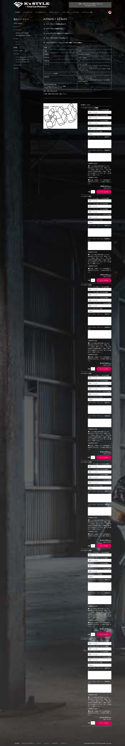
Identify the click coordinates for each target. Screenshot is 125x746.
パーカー (18, 44)
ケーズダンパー (40, 12)
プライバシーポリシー (28, 743)
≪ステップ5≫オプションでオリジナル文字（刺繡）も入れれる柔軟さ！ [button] (64, 42)
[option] (60, 116)
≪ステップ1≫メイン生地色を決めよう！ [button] (56, 24)
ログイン (63, 743)
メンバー (46, 743)
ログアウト (55, 743)
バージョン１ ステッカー (23, 57)
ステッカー (66, 12)
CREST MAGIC (18, 23)
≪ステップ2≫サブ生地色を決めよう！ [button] (56, 28)
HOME (17, 12)
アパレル (76, 12)
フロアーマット (54, 12)
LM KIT (16, 68)
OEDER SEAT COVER (22, 33)
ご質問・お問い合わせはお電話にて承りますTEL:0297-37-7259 (90, 4)
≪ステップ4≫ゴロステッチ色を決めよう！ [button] (57, 38)
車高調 (15, 47)
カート (39, 743)
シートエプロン (18, 65)
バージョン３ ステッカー (23, 62)
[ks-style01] (31, 6)
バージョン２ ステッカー (23, 59)
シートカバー (27, 12)
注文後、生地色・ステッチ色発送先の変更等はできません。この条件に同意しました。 (99, 181)
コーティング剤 (87, 12)
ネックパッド (17, 26)
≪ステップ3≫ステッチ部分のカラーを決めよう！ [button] (59, 33)
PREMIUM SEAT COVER (23, 35)
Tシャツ (18, 42)
